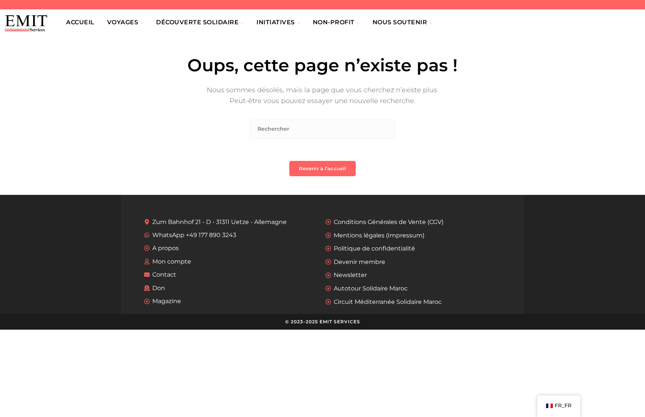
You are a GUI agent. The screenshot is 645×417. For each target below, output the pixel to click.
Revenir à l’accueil (322, 168)
